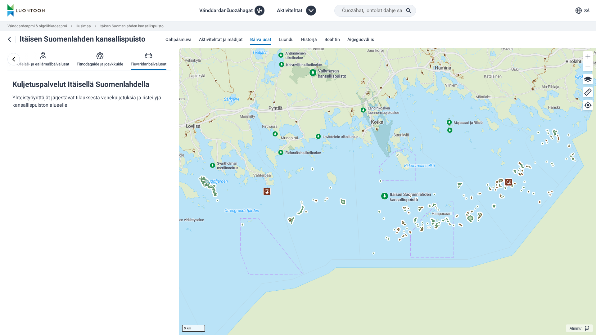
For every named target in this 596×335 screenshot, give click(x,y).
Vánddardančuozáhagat (226, 10)
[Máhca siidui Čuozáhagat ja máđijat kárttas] (9, 39)
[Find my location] (588, 105)
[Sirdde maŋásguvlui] (13, 59)
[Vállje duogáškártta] (588, 79)
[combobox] (375, 11)
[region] (387, 191)
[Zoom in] (588, 56)
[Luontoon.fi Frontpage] (26, 10)
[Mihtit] (588, 92)
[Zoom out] (588, 66)
